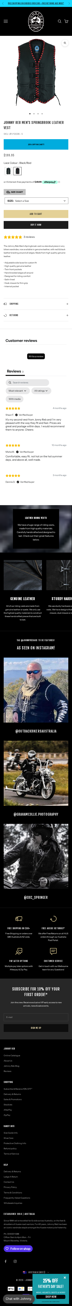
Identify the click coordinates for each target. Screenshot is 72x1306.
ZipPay (7, 1115)
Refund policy (10, 1148)
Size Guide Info (11, 1133)
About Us (8, 1060)
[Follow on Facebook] (5, 1261)
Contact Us (9, 1182)
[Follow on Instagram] (15, 1261)
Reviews (7, 1071)
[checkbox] (14, 399)
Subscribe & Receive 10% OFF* (18, 1089)
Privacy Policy (10, 1187)
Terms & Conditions (13, 1192)
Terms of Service (11, 1153)
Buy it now (36, 224)
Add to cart (36, 214)
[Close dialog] (65, 1277)
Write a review (36, 356)
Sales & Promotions (13, 1099)
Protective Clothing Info (15, 1143)
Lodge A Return (11, 1176)
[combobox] (36, 200)
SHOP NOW (50, 1296)
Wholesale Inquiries (13, 1203)
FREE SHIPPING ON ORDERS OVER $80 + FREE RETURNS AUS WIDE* (36, 3)
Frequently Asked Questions (17, 1198)
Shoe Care (8, 1138)
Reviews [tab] (15, 371)
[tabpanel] (36, 434)
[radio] (8, 171)
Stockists (8, 1104)
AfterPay (8, 1110)
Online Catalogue (12, 1055)
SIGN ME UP (36, 1028)
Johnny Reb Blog (11, 1066)
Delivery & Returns (12, 1094)
